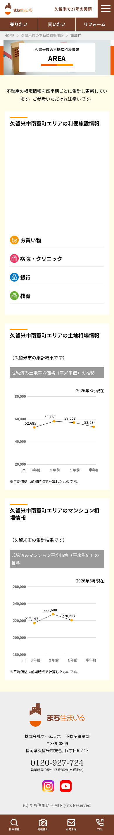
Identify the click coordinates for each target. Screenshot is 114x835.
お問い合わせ (71, 825)
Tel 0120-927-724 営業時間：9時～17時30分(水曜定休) (57, 765)
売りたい (18, 24)
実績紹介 (43, 825)
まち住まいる (19, 9)
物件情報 (14, 825)
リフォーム (95, 24)
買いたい (56, 24)
